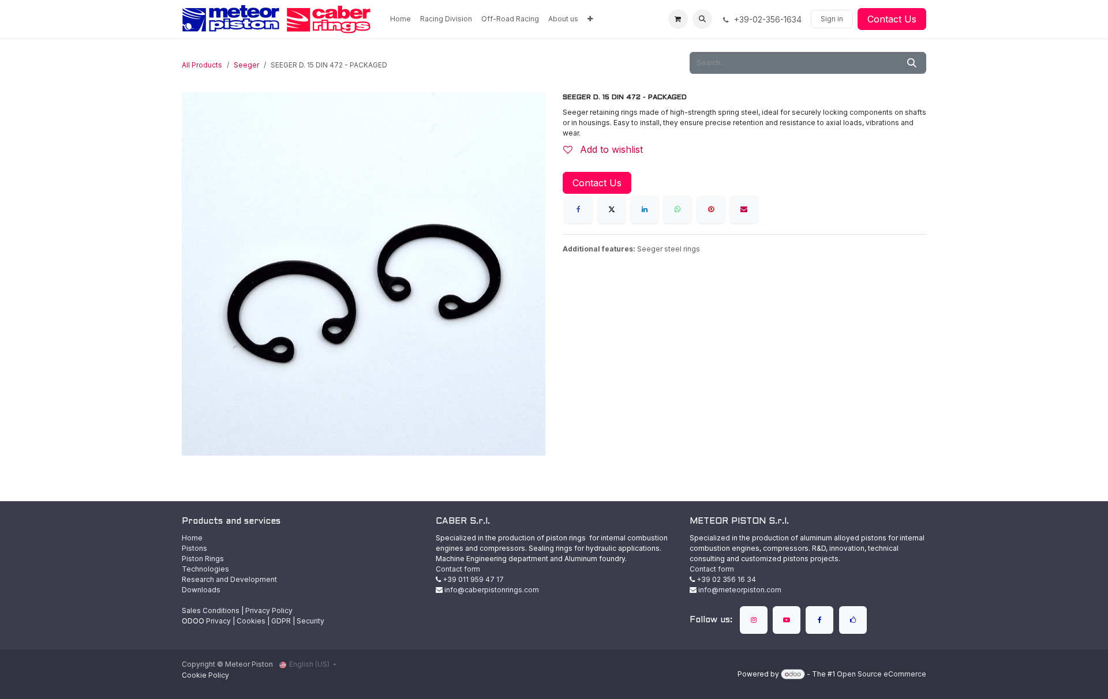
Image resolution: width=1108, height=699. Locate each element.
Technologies (205, 569)
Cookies (251, 621)
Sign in (832, 18)
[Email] (744, 209)
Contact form (458, 569)
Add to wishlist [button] (610, 149)
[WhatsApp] (677, 209)
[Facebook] (578, 209)
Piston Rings (203, 558)
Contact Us (891, 19)
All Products (202, 65)
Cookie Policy (205, 675)
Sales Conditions (210, 610)
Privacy (218, 621)
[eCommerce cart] (678, 19)
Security (310, 621)
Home (192, 537)
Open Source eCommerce (881, 674)
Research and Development (229, 579)
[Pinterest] (711, 209)
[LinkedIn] (644, 209)
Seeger (246, 65)
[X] (612, 209)
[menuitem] (400, 19)
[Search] (911, 63)
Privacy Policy (269, 610)
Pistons (194, 548)
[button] (702, 19)
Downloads (201, 589)
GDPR (281, 621)
